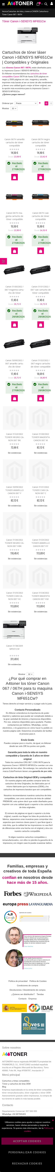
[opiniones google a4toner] (27, 924)
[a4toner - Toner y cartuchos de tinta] (20, 4)
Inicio (4, 11)
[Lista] (51, 103)
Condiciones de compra (27, 985)
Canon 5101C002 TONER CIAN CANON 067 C (40, 490)
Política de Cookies (38, 981)
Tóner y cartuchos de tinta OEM (16, 1084)
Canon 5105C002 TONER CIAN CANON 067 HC (14, 595)
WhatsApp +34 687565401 (14, 1114)
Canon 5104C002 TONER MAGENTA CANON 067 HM (41, 595)
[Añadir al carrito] (14, 177)
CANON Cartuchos (39, 11)
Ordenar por (7, 103)
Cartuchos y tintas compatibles (15, 1081)
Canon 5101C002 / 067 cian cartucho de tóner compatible (41, 289)
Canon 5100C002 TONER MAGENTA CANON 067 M (41, 437)
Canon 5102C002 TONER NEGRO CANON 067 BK (14, 437)
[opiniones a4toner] (27, 947)
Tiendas (40, 994)
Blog (4, 1087)
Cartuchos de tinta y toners (19, 11)
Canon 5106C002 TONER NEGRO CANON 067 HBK (14, 542)
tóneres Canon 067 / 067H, (18, 67)
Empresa (32, 999)
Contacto (22, 999)
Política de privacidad (18, 981)
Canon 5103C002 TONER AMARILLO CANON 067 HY (40, 542)
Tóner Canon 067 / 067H (12, 15)
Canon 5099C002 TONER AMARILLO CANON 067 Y (14, 490)
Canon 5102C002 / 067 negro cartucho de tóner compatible (40, 363)
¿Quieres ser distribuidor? (23, 994)
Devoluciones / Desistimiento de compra (27, 990)
